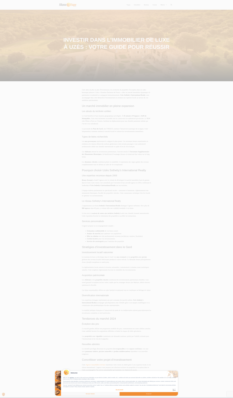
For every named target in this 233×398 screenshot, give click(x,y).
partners (72, 377)
